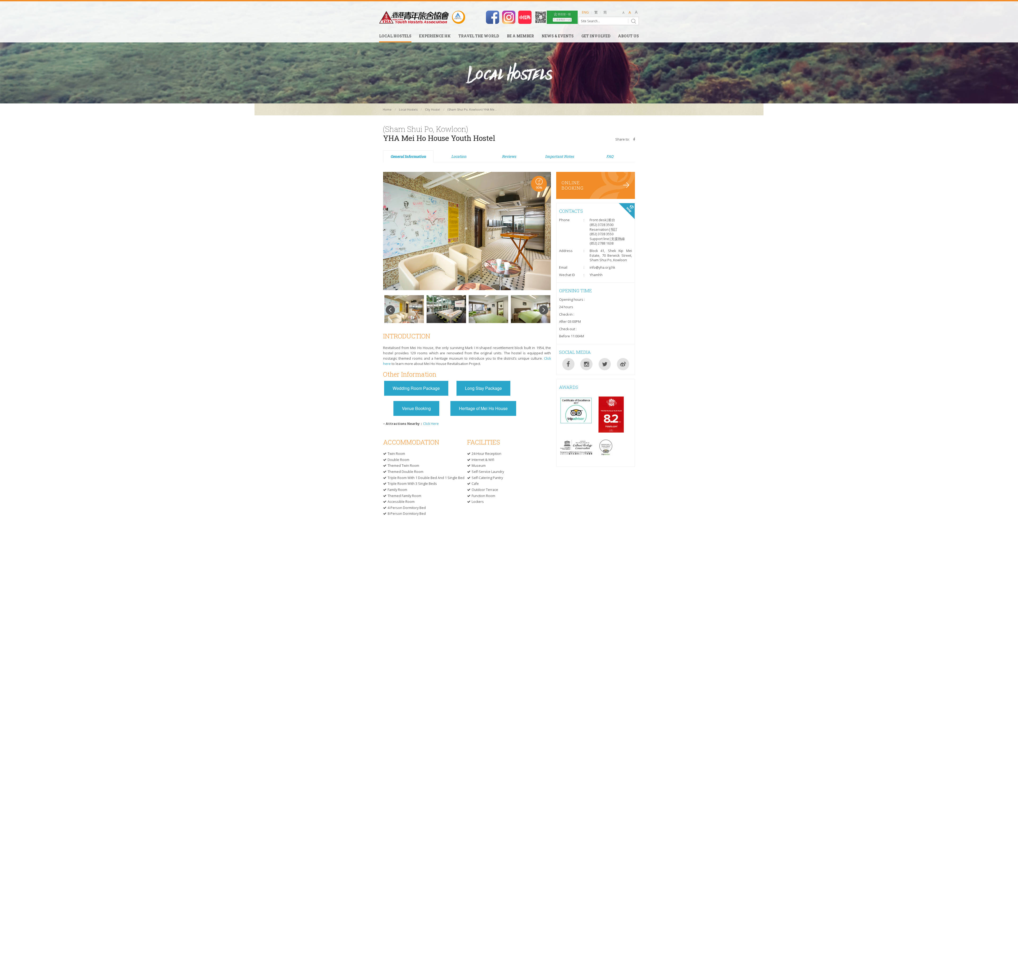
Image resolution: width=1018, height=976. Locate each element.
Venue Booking (416, 408)
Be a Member (520, 36)
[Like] (493, 16)
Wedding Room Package (416, 388)
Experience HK (435, 36)
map (627, 211)
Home (387, 109)
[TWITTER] (604, 364)
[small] (623, 12)
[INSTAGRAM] (586, 364)
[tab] (408, 156)
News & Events (558, 36)
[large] (636, 12)
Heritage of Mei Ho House (483, 408)
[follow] (509, 16)
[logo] (422, 17)
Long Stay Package (483, 388)
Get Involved (595, 36)
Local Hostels (395, 36)
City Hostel (432, 109)
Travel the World (478, 36)
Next (543, 310)
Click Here (431, 423)
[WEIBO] (623, 364)
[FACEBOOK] (568, 364)
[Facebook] (634, 139)
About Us (628, 36)
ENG (585, 12)
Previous (390, 310)
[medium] (630, 12)
